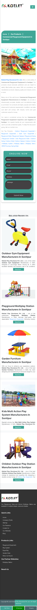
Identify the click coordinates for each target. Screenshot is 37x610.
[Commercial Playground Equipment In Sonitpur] (18, 61)
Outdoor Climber (31, 141)
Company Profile (7, 520)
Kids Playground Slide (22, 138)
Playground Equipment (8, 133)
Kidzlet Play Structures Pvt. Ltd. (11, 80)
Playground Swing (30, 136)
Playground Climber (8, 138)
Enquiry (31, 608)
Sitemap (4, 523)
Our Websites (6, 531)
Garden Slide (6, 553)
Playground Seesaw (18, 136)
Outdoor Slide (10, 141)
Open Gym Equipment (26, 133)
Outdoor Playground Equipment (25, 131)
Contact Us (5, 528)
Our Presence (6, 525)
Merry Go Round (7, 556)
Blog (3, 533)
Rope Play (5, 550)
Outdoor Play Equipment (25, 477)
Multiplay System (7, 143)
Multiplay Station (19, 143)
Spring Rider (15, 146)
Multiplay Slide (30, 143)
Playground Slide (6, 136)
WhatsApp (19, 608)
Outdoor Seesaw (20, 141)
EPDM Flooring (6, 146)
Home (5, 34)
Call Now (7, 608)
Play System (6, 548)
